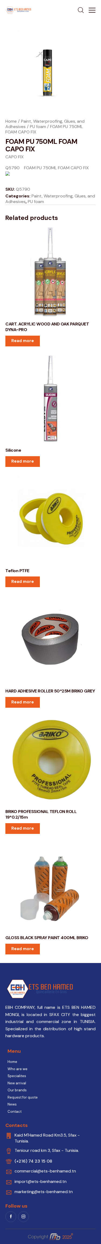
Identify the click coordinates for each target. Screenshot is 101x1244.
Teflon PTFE (17, 571)
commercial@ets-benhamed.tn (45, 1171)
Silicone (13, 450)
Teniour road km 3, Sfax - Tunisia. (47, 1150)
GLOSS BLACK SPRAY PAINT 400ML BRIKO (46, 938)
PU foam (38, 126)
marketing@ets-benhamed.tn (44, 1191)
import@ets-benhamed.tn (41, 1181)
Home (11, 121)
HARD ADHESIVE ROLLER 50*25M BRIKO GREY (50, 691)
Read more (22, 340)
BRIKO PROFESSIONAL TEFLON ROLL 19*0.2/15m (40, 814)
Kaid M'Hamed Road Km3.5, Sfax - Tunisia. (47, 1138)
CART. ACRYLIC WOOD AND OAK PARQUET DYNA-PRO (47, 326)
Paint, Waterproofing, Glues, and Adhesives (50, 198)
